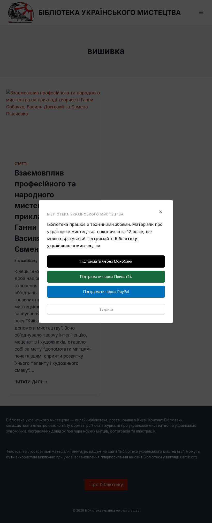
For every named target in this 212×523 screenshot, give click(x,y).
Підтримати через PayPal (106, 291)
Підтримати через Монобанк (106, 261)
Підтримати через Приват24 (106, 276)
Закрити (106, 309)
